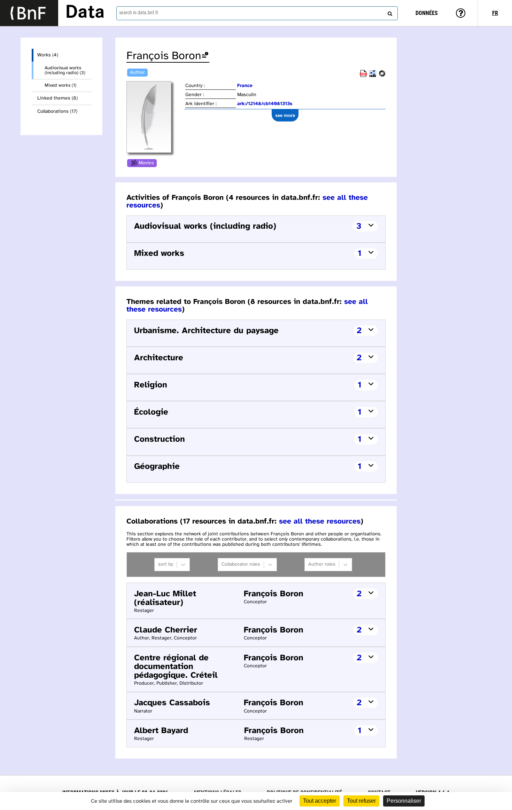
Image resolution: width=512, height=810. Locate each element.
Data (85, 13)
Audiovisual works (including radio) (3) (65, 70)
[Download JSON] (382, 75)
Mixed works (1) (60, 85)
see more (285, 115)
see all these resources (319, 521)
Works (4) (47, 55)
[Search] (389, 12)
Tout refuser (361, 801)
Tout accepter (319, 801)
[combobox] (257, 13)
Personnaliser (404, 801)
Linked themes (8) (57, 98)
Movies (146, 163)
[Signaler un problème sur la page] (205, 56)
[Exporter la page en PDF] (363, 75)
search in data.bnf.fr (138, 12)
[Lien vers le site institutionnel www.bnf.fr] (29, 13)
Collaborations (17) (57, 111)
